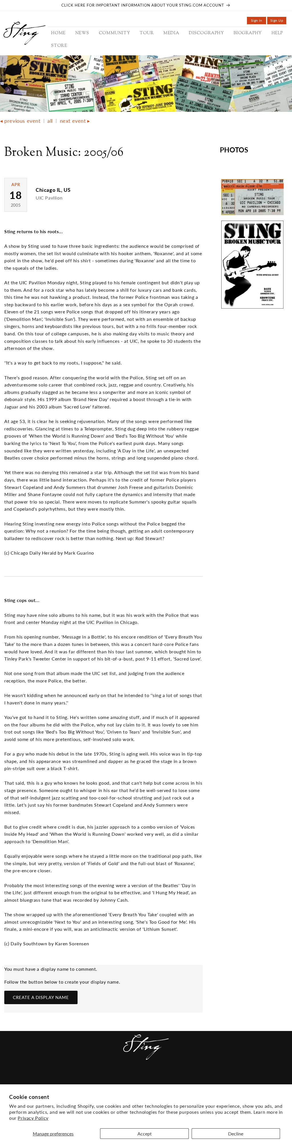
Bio (173, 1079)
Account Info (231, 1079)
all (50, 121)
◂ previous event (20, 121)
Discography (147, 1079)
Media (120, 1079)
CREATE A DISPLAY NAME (41, 997)
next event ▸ (75, 121)
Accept (144, 1133)
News (49, 1079)
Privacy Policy (33, 1118)
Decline (235, 1133)
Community (74, 1079)
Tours (100, 1079)
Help (186, 1079)
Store (203, 1079)
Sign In (258, 21)
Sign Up (278, 21)
